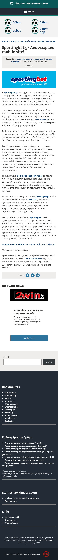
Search (6, 357)
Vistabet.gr (10, 418)
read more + (29, 338)
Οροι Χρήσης (11, 501)
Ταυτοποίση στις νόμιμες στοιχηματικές (24, 460)
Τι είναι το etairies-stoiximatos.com (22, 498)
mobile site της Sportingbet (29, 176)
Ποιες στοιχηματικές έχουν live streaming (25, 448)
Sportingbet (35, 217)
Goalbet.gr (9, 421)
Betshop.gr (10, 409)
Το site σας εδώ (12, 517)
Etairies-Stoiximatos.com (30, 554)
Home (5, 41)
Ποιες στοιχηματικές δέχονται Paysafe (23, 443)
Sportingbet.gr (10, 92)
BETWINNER (10, 392)
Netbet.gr (9, 412)
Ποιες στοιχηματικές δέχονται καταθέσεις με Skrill (29, 457)
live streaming (42, 119)
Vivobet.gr (9, 401)
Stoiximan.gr (11, 395)
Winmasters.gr (11, 404)
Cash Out (32, 199)
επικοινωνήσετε (34, 258)
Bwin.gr (8, 398)
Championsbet (11, 407)
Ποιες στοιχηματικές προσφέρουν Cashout (25, 446)
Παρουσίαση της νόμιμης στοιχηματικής (21, 244)
